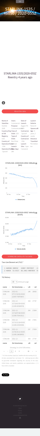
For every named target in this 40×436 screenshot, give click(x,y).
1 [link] (11, 351)
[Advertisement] (20, 46)
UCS (35, 355)
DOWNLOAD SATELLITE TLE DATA (20, 257)
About (20, 408)
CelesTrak (15, 355)
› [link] (32, 351)
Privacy (20, 410)
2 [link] (15, 351)
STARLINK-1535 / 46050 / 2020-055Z (20, 11)
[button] (9, 287)
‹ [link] (7, 351)
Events (20, 413)
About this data (20, 111)
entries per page (23, 282)
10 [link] (28, 351)
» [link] (36, 351)
